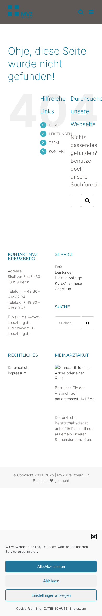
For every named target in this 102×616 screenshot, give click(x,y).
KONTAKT (57, 151)
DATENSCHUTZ (55, 608)
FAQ (58, 266)
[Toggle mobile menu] (91, 12)
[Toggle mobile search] (80, 12)
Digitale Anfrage (68, 278)
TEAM (54, 142)
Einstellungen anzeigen (51, 595)
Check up (63, 289)
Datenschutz (18, 367)
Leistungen (64, 272)
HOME (54, 125)
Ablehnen (51, 581)
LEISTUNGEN (60, 133)
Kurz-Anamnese (68, 283)
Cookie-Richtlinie (28, 608)
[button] (94, 536)
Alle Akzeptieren (51, 566)
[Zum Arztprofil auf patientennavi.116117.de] (74, 367)
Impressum (78, 608)
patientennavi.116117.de (74, 398)
